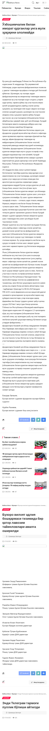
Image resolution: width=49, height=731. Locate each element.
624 (16, 718)
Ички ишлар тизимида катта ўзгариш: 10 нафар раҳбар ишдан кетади (16, 485)
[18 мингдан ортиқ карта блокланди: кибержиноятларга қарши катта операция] (41, 456)
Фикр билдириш (39, 429)
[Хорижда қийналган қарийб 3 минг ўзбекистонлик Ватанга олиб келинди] (41, 470)
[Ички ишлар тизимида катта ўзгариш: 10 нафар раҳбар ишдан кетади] (41, 485)
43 (15, 463)
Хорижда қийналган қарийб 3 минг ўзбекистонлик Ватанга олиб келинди (17, 471)
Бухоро (6, 19)
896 (16, 541)
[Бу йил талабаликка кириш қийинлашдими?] (41, 444)
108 (16, 448)
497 (16, 492)
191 (16, 43)
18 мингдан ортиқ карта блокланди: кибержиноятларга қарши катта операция (17, 456)
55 (15, 477)
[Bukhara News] (13, 2)
